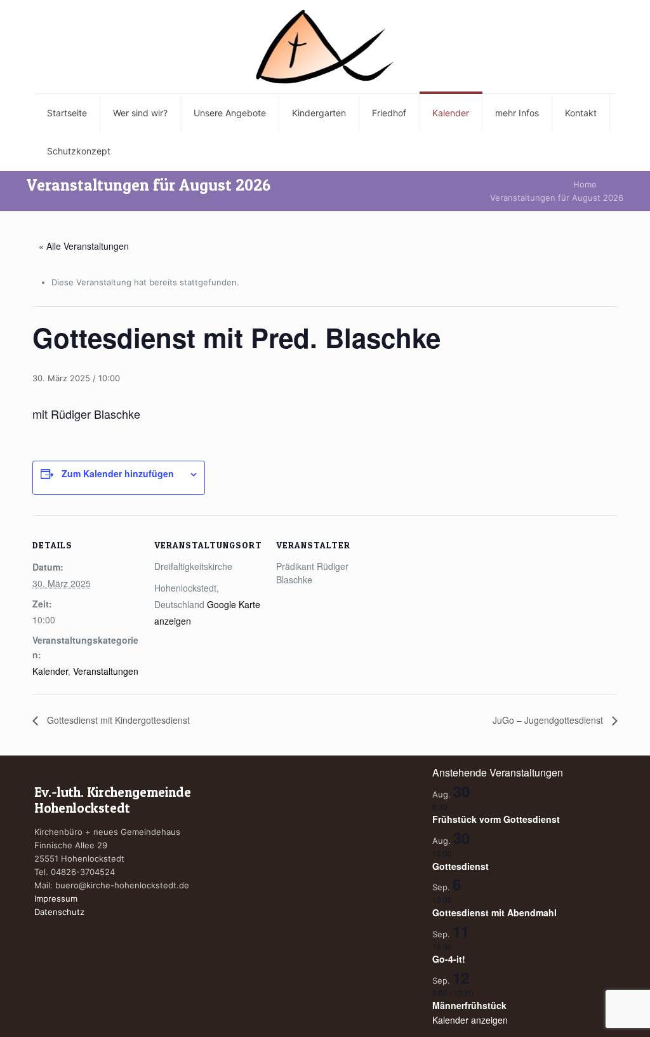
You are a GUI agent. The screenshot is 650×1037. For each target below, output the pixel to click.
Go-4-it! (448, 958)
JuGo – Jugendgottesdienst (549, 720)
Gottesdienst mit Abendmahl (494, 912)
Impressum (55, 898)
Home (585, 184)
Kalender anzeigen (470, 1019)
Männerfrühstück (469, 1005)
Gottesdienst (460, 866)
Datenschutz (59, 912)
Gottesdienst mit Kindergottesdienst (117, 720)
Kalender (50, 671)
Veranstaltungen (105, 671)
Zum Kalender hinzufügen (118, 473)
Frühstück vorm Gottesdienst (496, 819)
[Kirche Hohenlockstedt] (325, 46)
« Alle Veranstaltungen (84, 246)
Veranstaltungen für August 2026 (556, 198)
